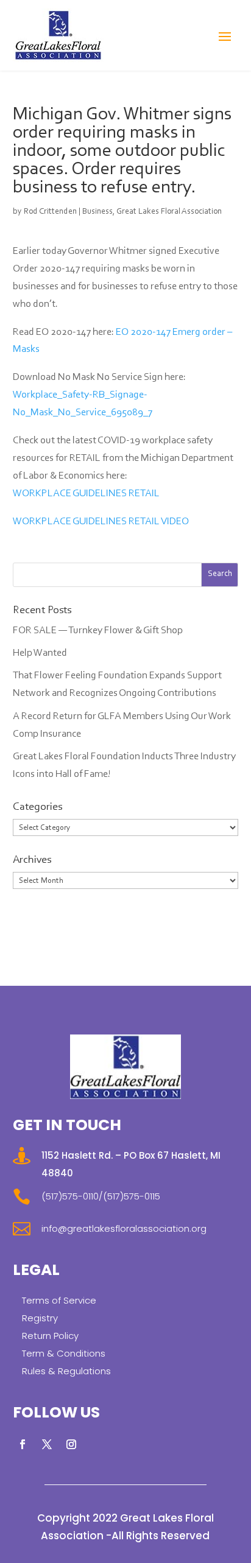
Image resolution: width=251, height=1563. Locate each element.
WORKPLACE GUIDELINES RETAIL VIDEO (101, 521)
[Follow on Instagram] (71, 1444)
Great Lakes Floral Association (169, 212)
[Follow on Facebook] (22, 1444)
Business (97, 212)
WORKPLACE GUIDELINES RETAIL (86, 493)
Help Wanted (40, 653)
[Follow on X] (47, 1444)
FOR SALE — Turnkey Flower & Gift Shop (98, 630)
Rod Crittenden (50, 212)
